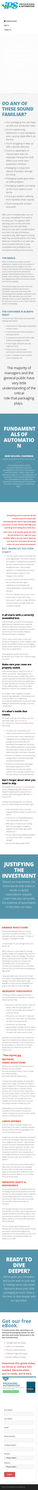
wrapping (16, 787)
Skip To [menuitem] (6, 25)
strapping (25, 787)
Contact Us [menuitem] (7, 30)
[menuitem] (17, 21)
